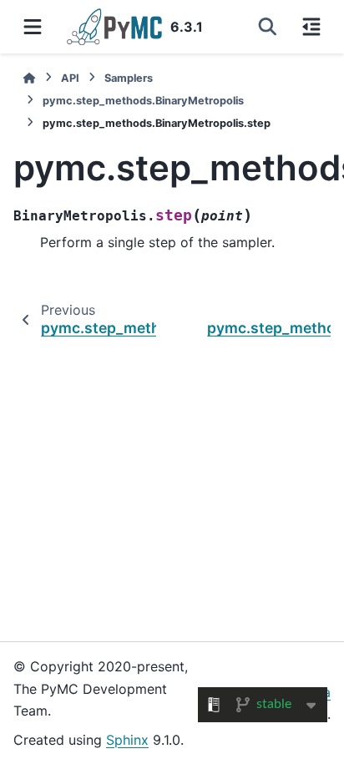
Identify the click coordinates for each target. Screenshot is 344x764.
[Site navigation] (32, 27)
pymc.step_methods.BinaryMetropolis (143, 100)
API (70, 78)
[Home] (29, 78)
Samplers (128, 78)
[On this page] (311, 27)
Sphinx (127, 739)
